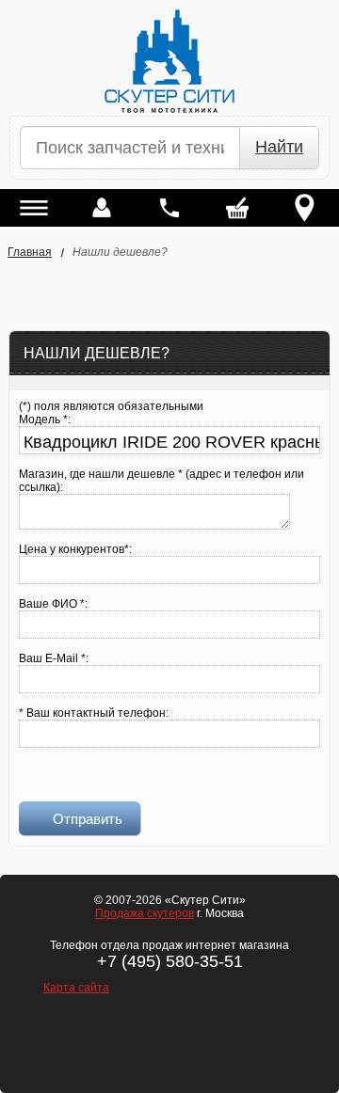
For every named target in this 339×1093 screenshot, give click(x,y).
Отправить (87, 819)
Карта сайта (76, 987)
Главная (30, 252)
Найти (279, 146)
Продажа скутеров (144, 913)
